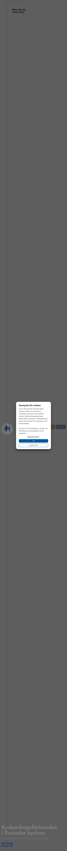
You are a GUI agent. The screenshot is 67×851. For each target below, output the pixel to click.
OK (33, 441)
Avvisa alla (33, 445)
